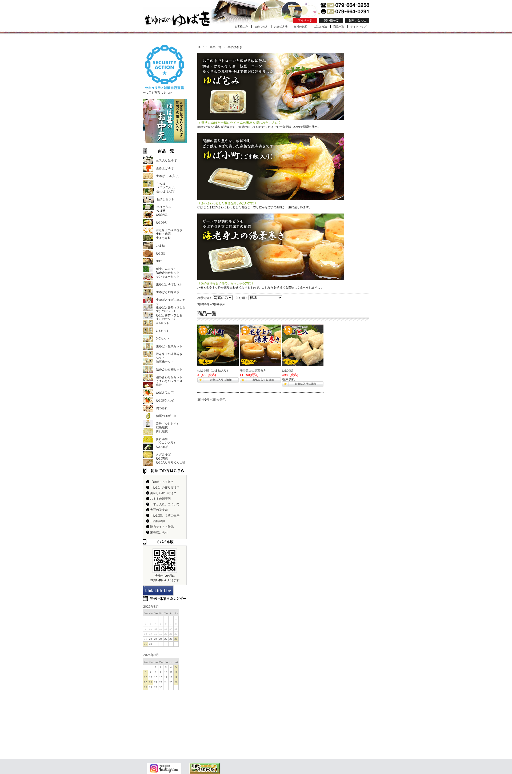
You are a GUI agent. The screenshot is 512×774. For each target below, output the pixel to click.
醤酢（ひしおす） (167, 423)
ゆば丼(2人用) (165, 392)
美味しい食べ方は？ (163, 493)
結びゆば (162, 446)
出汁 (159, 384)
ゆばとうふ (164, 206)
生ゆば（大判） (167, 191)
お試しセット (165, 199)
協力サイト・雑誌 (162, 526)
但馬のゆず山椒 (166, 415)
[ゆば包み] (302, 345)
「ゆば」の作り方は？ (164, 487)
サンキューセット (167, 276)
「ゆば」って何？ (162, 481)
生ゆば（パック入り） (167, 185)
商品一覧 (338, 26)
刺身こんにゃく (166, 268)
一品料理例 (157, 521)
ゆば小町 (162, 222)
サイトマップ (358, 26)
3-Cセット (163, 338)
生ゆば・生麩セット (169, 346)
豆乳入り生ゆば (166, 160)
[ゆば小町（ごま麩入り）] (218, 345)
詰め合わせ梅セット (169, 369)
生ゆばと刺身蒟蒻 (167, 292)
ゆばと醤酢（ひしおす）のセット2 (169, 317)
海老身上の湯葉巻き (253, 370)
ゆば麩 (160, 253)
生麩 (159, 261)
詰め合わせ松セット (169, 377)
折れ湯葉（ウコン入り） (166, 440)
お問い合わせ (357, 20)
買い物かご (331, 20)
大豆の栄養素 (159, 509)
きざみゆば (163, 454)
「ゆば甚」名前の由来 (164, 515)
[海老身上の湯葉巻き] (260, 345)
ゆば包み (288, 370)
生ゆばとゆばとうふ (169, 284)
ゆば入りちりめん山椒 (170, 462)
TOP (200, 47)
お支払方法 (280, 26)
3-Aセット (162, 323)
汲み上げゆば (165, 168)
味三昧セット (165, 361)
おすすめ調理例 (160, 498)
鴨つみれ (162, 408)
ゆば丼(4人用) (165, 400)
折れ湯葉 (162, 431)
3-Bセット (162, 330)
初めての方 (261, 26)
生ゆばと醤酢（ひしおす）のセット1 (170, 309)
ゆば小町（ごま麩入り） (213, 370)
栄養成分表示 (159, 532)
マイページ (305, 20)
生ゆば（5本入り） (168, 175)
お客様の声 (241, 26)
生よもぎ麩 (163, 237)
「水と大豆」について (164, 504)
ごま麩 (160, 245)
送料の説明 (300, 26)
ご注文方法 (320, 26)
